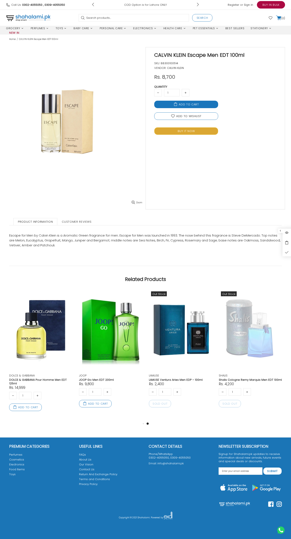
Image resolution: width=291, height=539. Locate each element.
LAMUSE (154, 375)
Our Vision (86, 464)
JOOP (82, 375)
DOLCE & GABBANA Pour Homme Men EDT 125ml (38, 381)
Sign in (248, 5)
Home (12, 39)
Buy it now (186, 131)
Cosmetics (16, 460)
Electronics (16, 464)
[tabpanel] (181, 353)
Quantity (160, 87)
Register (233, 5)
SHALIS (223, 375)
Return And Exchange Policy (98, 474)
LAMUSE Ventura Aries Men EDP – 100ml (176, 380)
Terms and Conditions (94, 479)
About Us (85, 460)
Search (202, 18)
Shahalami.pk (28, 17)
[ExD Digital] (168, 517)
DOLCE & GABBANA (22, 375)
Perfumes (15, 455)
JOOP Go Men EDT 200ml (96, 380)
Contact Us (86, 469)
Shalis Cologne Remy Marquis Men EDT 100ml (250, 380)
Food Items (17, 469)
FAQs (82, 455)
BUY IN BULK (270, 5)
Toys (12, 474)
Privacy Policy (88, 484)
